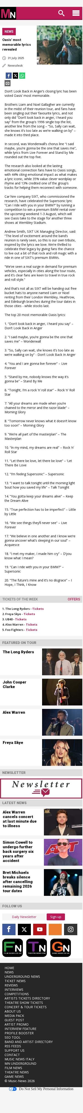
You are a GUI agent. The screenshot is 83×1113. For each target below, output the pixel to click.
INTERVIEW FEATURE (20, 1029)
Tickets (38, 609)
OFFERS (74, 599)
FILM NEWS (13, 1068)
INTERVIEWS (14, 989)
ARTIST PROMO (17, 1024)
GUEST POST (14, 1020)
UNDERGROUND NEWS (22, 976)
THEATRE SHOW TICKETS (24, 1002)
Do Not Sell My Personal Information (46, 1089)
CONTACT (12, 1055)
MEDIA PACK (14, 1015)
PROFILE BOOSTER (19, 1033)
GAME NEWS (14, 1076)
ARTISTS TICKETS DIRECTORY (27, 998)
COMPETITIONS (17, 994)
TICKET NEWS (15, 981)
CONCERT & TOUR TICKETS (26, 1007)
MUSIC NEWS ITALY (19, 1059)
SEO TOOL (13, 1037)
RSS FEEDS (13, 1046)
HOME (9, 968)
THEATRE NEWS (17, 1072)
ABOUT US (13, 1011)
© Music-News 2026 (20, 1081)
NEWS (9, 972)
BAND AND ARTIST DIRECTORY (29, 1042)
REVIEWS (11, 985)
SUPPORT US (14, 1050)
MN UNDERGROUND (20, 1063)
